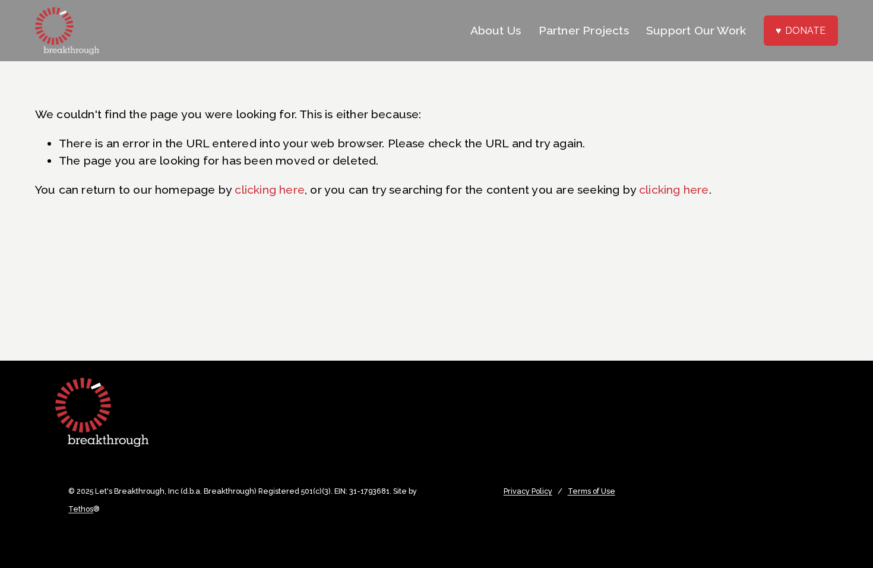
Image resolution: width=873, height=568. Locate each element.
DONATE (805, 30)
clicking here (270, 190)
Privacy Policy (528, 491)
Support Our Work (696, 30)
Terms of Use (591, 491)
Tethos (80, 509)
